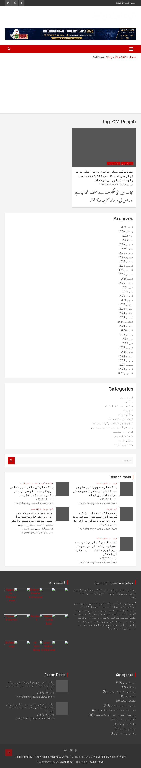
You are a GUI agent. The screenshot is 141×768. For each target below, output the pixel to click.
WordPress (66, 761)
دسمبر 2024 (126, 313)
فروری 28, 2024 (125, 184)
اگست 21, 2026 (109, 558)
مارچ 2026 (127, 248)
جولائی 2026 (126, 231)
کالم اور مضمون (123, 431)
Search (11, 461)
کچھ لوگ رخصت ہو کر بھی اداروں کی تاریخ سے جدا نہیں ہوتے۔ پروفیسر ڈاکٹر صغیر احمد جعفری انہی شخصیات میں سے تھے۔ (32, 520)
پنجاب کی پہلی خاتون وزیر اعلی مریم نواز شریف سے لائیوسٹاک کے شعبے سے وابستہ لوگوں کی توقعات (104, 175)
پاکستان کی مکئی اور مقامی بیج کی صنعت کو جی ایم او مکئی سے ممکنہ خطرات (31, 491)
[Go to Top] (8, 752)
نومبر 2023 (126, 368)
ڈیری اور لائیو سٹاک (120, 418)
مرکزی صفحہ (113, 163)
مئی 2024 (127, 343)
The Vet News (107, 184)
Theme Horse (96, 761)
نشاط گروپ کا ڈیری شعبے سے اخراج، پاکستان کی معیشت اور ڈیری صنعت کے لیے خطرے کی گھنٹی (96, 548)
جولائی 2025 (126, 282)
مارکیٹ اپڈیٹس (123, 436)
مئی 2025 (127, 291)
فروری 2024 (126, 356)
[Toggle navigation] (131, 49)
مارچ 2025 (127, 300)
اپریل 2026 (126, 244)
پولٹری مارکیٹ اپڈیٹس (118, 405)
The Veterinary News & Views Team (97, 503)
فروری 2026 (126, 252)
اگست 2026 (127, 227)
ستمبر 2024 (126, 325)
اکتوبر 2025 (125, 270)
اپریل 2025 (126, 295)
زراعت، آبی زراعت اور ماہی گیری (112, 427)
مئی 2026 (127, 239)
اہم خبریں (127, 163)
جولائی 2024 (126, 334)
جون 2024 (127, 338)
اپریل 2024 (126, 347)
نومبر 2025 (126, 265)
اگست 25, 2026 (109, 499)
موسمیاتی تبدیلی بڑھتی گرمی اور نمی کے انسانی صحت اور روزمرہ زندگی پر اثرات (95, 517)
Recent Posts (120, 477)
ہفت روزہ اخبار (123, 444)
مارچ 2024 (127, 351)
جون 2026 (127, 235)
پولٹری (128, 401)
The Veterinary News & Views (109, 756)
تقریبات (127, 410)
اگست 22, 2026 (45, 532)
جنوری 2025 (126, 308)
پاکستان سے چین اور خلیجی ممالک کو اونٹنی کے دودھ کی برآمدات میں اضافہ (95, 491)
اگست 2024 (127, 330)
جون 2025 (127, 287)
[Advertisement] (70, 85)
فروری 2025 (126, 304)
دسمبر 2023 (126, 364)
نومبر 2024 (126, 317)
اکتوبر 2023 (125, 373)
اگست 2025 (127, 278)
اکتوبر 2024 (125, 321)
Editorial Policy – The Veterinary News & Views (42, 756)
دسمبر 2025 (126, 261)
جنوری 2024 (126, 360)
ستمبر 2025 (126, 274)
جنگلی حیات (126, 414)
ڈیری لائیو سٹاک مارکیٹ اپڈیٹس (113, 423)
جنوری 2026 (126, 257)
